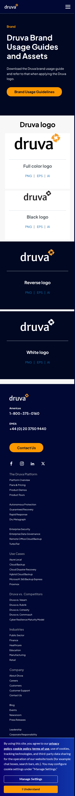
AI (48, 176)
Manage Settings (30, 779)
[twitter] (43, 464)
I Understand (31, 789)
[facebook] (11, 464)
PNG (28, 176)
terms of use (40, 748)
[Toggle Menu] (52, 6)
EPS (40, 176)
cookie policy (22, 748)
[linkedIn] (32, 464)
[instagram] (22, 464)
